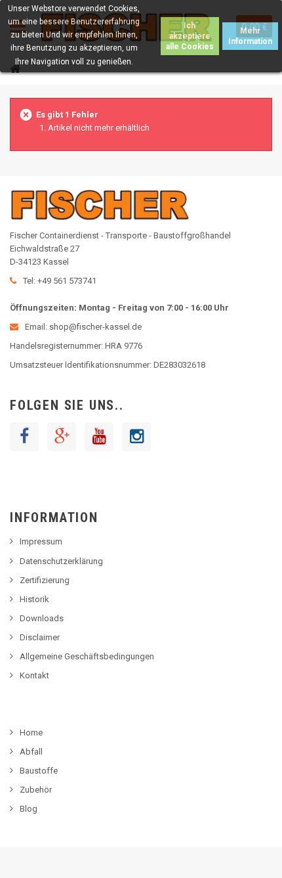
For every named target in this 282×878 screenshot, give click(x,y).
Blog (28, 809)
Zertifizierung (45, 580)
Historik (34, 599)
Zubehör (36, 790)
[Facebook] (24, 436)
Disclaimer (40, 637)
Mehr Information (250, 36)
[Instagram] (136, 436)
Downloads (42, 618)
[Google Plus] (61, 436)
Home (31, 732)
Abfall (31, 752)
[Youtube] (99, 436)
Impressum (41, 541)
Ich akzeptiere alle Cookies (190, 36)
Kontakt (34, 675)
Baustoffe (39, 771)
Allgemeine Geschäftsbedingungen (87, 656)
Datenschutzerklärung (61, 561)
